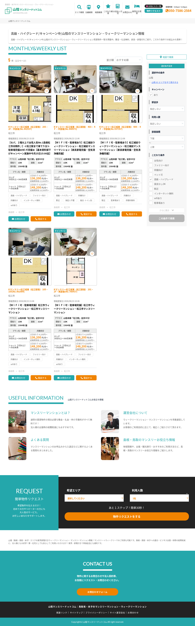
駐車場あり (159, 202)
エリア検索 (79, 12)
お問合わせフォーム (97, 591)
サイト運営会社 (117, 613)
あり (156, 94)
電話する (42, 218)
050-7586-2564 (180, 10)
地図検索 (98, 12)
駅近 (156, 188)
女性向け (158, 160)
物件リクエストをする (126, 516)
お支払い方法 (117, 12)
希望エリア (73, 490)
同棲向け (158, 169)
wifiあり (158, 198)
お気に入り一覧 (154, 6)
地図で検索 (168, 57)
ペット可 (158, 174)
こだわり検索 (108, 12)
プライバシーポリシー (96, 613)
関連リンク (61, 613)
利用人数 (137, 490)
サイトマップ (76, 613)
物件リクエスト (154, 10)
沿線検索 (89, 12)
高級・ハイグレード (163, 179)
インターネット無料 (163, 193)
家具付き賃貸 (136, 12)
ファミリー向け (161, 165)
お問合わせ (127, 12)
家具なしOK (160, 183)
